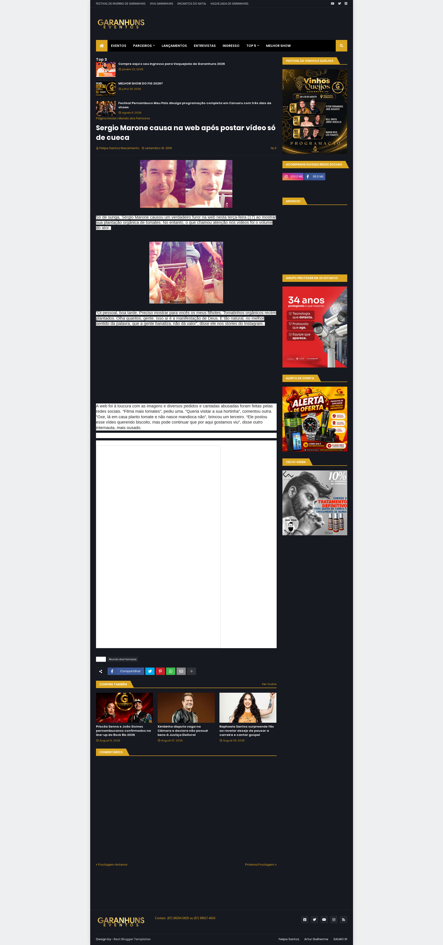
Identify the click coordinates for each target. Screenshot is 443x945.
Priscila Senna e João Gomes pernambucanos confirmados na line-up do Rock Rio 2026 (123, 731)
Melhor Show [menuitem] (278, 45)
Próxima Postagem (259, 864)
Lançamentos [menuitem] (174, 45)
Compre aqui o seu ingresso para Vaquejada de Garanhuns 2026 (171, 64)
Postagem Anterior (113, 864)
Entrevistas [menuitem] (205, 45)
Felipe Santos (289, 939)
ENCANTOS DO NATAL (191, 4)
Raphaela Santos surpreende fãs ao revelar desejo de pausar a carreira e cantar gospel (246, 731)
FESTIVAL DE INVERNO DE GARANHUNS (121, 4)
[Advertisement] (263, 20)
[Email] (181, 671)
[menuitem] (102, 45)
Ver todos (269, 684)
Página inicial (106, 118)
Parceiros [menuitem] (142, 45)
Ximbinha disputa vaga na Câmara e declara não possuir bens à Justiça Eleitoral (183, 731)
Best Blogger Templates (132, 939)
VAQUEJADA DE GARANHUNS (229, 4)
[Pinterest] (160, 671)
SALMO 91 (340, 939)
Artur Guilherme (316, 939)
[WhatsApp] (170, 671)
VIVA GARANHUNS (161, 4)
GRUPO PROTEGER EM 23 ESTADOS (312, 278)
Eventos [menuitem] (118, 45)
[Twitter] (150, 671)
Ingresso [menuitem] (231, 45)
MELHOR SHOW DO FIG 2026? (140, 83)
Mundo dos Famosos (134, 118)
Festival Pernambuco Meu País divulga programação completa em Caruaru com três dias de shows (194, 105)
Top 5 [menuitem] (251, 45)
